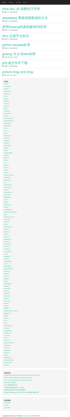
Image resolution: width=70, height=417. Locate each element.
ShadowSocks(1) (9, 343)
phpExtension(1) (9, 217)
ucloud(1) (7, 241)
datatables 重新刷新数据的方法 (25, 17)
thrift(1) (6, 318)
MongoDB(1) (8, 261)
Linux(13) (7, 340)
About (25, 2)
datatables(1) (8, 357)
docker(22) (7, 135)
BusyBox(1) (7, 313)
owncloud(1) (8, 187)
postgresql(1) (8, 209)
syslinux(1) (7, 301)
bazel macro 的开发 (10, 382)
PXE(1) (6, 160)
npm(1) (6, 190)
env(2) (6, 170)
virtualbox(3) (8, 192)
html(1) (6, 101)
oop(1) (6, 98)
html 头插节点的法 (15, 35)
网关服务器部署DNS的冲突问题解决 (15, 390)
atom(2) (6, 259)
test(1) (6, 224)
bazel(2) (6, 278)
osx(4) (6, 355)
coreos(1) (7, 335)
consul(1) (7, 328)
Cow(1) (6, 234)
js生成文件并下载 (15, 62)
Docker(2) (7, 249)
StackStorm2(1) (9, 360)
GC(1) (6, 338)
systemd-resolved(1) (10, 212)
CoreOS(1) (7, 348)
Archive (18, 2)
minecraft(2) (8, 251)
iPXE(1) (6, 165)
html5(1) (6, 222)
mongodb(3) (8, 330)
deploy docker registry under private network (18, 377)
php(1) (6, 150)
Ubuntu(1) (7, 177)
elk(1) (6, 96)
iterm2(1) (7, 271)
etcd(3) (6, 207)
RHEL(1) (6, 158)
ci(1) (5, 163)
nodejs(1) (7, 111)
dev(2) (6, 281)
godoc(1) (7, 352)
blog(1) (6, 306)
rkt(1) (5, 320)
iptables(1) (7, 91)
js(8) (5, 214)
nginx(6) (6, 293)
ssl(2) (5, 323)
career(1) (7, 298)
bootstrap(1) (8, 266)
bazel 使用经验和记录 (10, 385)
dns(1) (6, 128)
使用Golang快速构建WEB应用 (24, 26)
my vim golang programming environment (17, 380)
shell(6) (6, 365)
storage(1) (7, 256)
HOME (11, 2)
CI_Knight (7, 407)
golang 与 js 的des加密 (19, 53)
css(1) (6, 133)
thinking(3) (7, 86)
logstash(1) (7, 180)
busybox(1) (7, 333)
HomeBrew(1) (8, 269)
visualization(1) (9, 118)
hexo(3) (6, 291)
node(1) (6, 89)
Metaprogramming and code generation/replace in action (22, 375)
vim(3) (6, 254)
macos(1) (7, 232)
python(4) (7, 195)
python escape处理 (16, 44)
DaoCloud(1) (8, 113)
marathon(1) (8, 185)
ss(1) (5, 130)
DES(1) (6, 172)
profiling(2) (7, 283)
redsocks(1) (7, 244)
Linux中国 (7, 402)
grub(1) (6, 143)
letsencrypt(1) (8, 325)
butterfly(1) (7, 145)
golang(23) (7, 239)
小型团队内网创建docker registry (14, 387)
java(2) (6, 116)
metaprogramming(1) (11, 311)
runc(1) (6, 264)
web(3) (6, 148)
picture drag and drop (17, 71)
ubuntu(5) (7, 296)
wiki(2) (6, 84)
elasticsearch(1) (9, 121)
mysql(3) (7, 140)
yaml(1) (6, 237)
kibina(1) (7, 286)
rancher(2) (7, 219)
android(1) (7, 288)
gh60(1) (6, 167)
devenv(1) (7, 93)
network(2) (7, 126)
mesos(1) (7, 103)
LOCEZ (6, 405)
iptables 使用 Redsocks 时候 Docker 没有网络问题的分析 (21, 392)
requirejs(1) (7, 123)
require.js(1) (8, 204)
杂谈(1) (6, 315)
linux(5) (6, 229)
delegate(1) (7, 197)
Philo (4, 2)
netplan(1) (7, 350)
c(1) (5, 182)
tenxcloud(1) (8, 362)
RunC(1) (6, 276)
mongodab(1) (8, 153)
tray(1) (6, 202)
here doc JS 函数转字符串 (21, 8)
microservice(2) (9, 175)
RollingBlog (26, 416)
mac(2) (6, 200)
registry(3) (7, 345)
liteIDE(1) (7, 308)
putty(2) (6, 155)
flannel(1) (7, 274)
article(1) (7, 246)
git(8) (5, 108)
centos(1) (7, 138)
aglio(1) (6, 303)
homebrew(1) (8, 227)
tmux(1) (6, 106)
